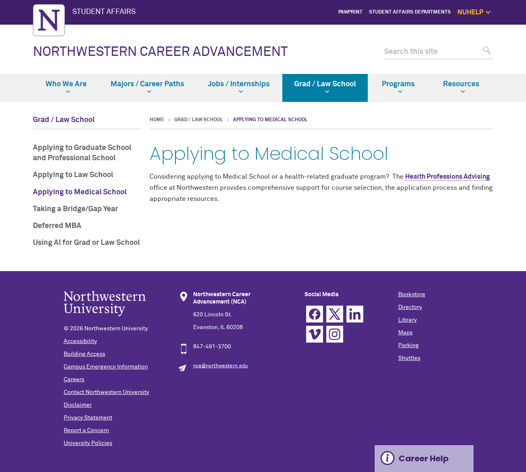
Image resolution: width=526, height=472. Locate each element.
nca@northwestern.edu (220, 366)
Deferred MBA (57, 226)
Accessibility (80, 341)
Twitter (334, 314)
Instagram (334, 334)
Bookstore (411, 294)
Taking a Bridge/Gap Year (75, 209)
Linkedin (354, 314)
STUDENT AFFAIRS (104, 12)
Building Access (84, 354)
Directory (410, 307)
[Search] (486, 52)
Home (157, 119)
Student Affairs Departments (410, 12)
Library (407, 320)
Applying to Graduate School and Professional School (82, 153)
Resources (461, 84)
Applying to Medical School (80, 192)
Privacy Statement (88, 418)
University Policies (88, 443)
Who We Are (66, 84)
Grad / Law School (325, 84)
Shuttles (409, 358)
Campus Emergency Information (106, 367)
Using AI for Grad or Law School (86, 242)
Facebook (314, 314)
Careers (74, 379)
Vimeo (314, 334)
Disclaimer (78, 405)
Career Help (424, 458)
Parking (408, 345)
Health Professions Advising (447, 176)
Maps (405, 333)
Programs (398, 84)
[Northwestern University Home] (49, 20)
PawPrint (350, 12)
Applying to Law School (73, 175)
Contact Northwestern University (106, 392)
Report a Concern (86, 430)
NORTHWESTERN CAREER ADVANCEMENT (160, 52)
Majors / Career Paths (147, 84)
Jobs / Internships (239, 84)
